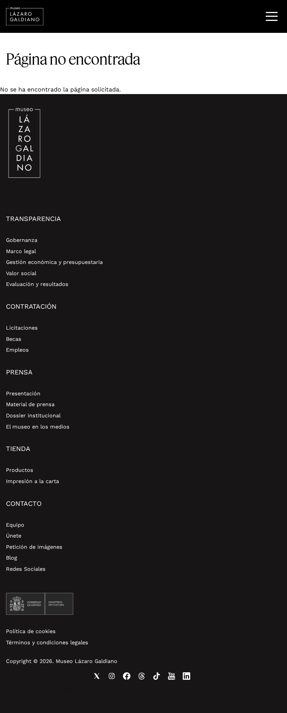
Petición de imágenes (34, 547)
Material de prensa (30, 404)
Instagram (111, 676)
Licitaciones (22, 328)
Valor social (21, 273)
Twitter (97, 676)
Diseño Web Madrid (68, 690)
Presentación (23, 393)
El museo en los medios (38, 427)
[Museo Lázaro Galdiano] (24, 16)
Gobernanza (21, 240)
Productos (19, 470)
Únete (13, 536)
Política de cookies (31, 631)
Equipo (15, 525)
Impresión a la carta (32, 481)
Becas (13, 339)
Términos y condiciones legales (47, 642)
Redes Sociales (26, 569)
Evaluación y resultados (37, 284)
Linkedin (186, 676)
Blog (11, 558)
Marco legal (21, 251)
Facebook (126, 676)
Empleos (17, 350)
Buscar (252, 16)
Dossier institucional (33, 415)
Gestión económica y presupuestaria (54, 262)
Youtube (171, 676)
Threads (141, 676)
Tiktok (156, 676)
